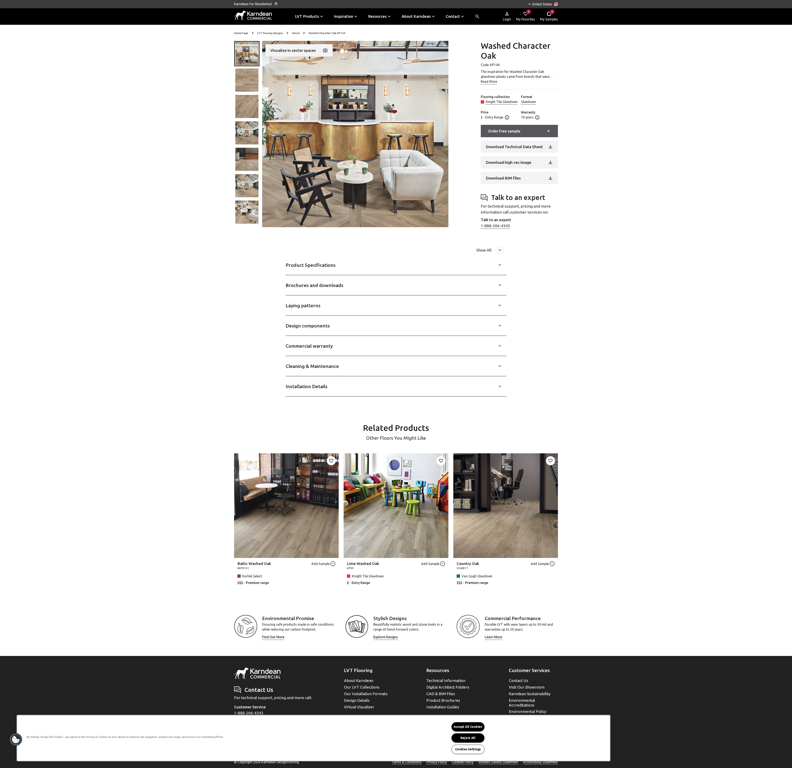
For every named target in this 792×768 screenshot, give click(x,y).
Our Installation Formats (366, 693)
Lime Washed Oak (363, 563)
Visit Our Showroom (526, 687)
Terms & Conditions (407, 762)
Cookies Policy (463, 762)
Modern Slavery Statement (498, 762)
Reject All (468, 738)
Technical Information (445, 680)
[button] (246, 53)
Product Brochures (443, 700)
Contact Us (518, 680)
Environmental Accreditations (522, 702)
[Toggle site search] (477, 16)
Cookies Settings (468, 749)
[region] (313, 738)
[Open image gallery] (355, 134)
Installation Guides (442, 707)
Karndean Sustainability (529, 693)
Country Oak (468, 563)
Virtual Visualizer (359, 707)
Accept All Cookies (468, 726)
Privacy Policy (437, 762)
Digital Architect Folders (447, 687)
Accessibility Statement (540, 762)
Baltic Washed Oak (254, 563)
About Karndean (358, 680)
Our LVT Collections (362, 687)
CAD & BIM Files (440, 693)
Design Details (357, 700)
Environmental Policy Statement (527, 713)
